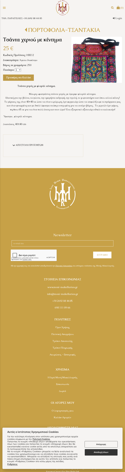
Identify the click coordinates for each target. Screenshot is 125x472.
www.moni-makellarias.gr (62, 287)
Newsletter (62, 235)
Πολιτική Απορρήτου (62, 334)
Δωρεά (62, 391)
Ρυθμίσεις (12, 464)
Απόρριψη (101, 444)
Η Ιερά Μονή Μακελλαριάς (62, 377)
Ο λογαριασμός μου (62, 410)
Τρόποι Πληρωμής (63, 347)
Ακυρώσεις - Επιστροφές (63, 354)
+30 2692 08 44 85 (62, 301)
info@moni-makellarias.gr (62, 294)
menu (4, 8)
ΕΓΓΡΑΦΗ (102, 255)
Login (118, 18)
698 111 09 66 (62, 307)
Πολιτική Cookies (41, 439)
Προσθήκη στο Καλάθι (18, 77)
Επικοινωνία (62, 384)
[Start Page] (62, 7)
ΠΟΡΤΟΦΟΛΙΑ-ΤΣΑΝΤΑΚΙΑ (64, 30)
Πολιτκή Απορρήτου (63, 265)
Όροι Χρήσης (62, 327)
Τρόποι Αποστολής (62, 341)
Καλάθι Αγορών (62, 417)
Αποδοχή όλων (101, 452)
